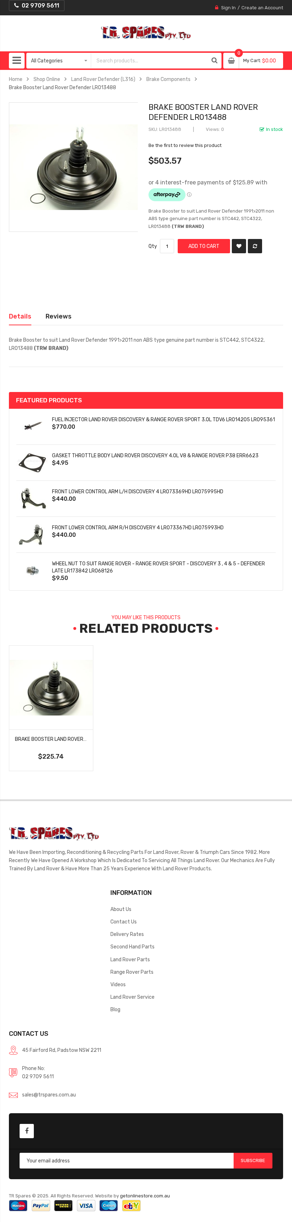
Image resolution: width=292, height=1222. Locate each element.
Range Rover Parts (131, 972)
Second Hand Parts (132, 946)
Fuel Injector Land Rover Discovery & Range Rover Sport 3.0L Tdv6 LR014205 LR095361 (163, 419)
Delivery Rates (127, 934)
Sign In (228, 7)
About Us (120, 909)
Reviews (59, 316)
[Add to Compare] (255, 246)
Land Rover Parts (130, 959)
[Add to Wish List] (239, 246)
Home (15, 79)
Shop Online (46, 79)
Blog (115, 1009)
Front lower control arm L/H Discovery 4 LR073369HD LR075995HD (137, 491)
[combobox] (149, 61)
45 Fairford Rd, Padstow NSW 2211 (61, 1050)
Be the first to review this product (184, 145)
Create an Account (262, 7)
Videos (118, 984)
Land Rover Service (132, 997)
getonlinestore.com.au (145, 1195)
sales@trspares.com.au (49, 1095)
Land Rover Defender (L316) (103, 79)
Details (20, 316)
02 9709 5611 (38, 1076)
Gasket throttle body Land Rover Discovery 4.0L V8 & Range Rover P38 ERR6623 (155, 455)
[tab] (20, 316)
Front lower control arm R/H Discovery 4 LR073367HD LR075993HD (138, 527)
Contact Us (123, 922)
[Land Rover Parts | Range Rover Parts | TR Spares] (146, 33)
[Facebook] (27, 1131)
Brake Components (168, 79)
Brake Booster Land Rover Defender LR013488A (76, 739)
